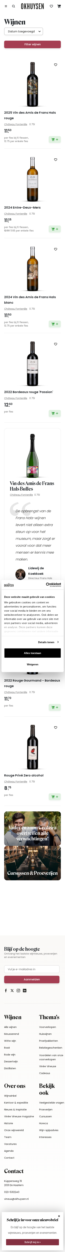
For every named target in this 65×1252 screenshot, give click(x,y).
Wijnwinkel (10, 1096)
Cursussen (45, 1116)
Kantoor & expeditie (16, 1102)
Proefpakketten (48, 1041)
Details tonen (46, 642)
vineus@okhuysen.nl (16, 1199)
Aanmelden (32, 979)
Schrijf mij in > (32, 1242)
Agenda (9, 1151)
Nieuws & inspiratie (15, 1109)
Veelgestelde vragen (51, 1102)
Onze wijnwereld (14, 1130)
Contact (9, 1158)
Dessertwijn (11, 1061)
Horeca (43, 1123)
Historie (8, 1123)
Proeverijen (46, 1109)
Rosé (7, 1047)
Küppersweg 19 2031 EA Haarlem (14, 1183)
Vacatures (10, 1144)
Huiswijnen (45, 1034)
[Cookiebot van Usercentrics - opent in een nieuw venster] (46, 585)
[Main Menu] (6, 6)
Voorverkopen (47, 1027)
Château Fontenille (21, 495)
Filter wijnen (32, 44)
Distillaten (10, 1068)
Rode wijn (9, 1054)
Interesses (45, 1137)
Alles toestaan (32, 653)
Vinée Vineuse (47, 1066)
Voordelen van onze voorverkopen (51, 1057)
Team (7, 1137)
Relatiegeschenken (50, 1047)
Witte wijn (10, 1041)
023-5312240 (11, 1192)
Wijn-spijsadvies (48, 1130)
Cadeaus (44, 1073)
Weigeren (32, 664)
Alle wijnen (10, 1027)
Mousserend (11, 1034)
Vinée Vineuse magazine (19, 1116)
